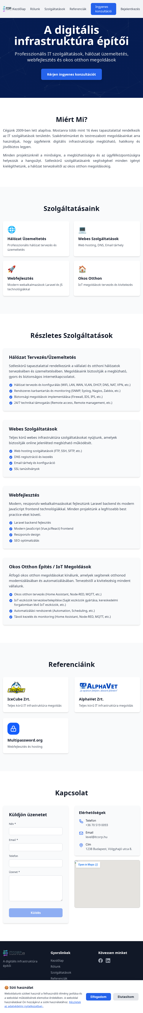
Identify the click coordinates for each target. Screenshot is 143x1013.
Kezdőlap (19, 9)
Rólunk (35, 9)
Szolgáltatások (55, 9)
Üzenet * (14, 872)
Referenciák (78, 9)
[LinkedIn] (108, 960)
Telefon (13, 856)
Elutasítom (126, 997)
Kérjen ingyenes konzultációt (71, 74)
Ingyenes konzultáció (103, 9)
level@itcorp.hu (96, 837)
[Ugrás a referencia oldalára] (35, 688)
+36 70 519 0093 (97, 825)
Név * (12, 824)
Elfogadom (98, 997)
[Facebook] (100, 960)
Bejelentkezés (130, 9)
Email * (13, 840)
